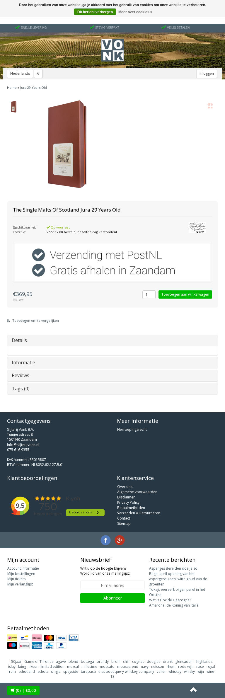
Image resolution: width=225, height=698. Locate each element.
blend (73, 661)
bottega (87, 661)
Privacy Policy (128, 502)
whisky (189, 671)
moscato (107, 666)
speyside (70, 671)
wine (210, 671)
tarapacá (88, 671)
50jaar (16, 661)
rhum (171, 666)
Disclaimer (126, 497)
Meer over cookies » (135, 12)
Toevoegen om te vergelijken (35, 320)
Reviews (20, 375)
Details (19, 340)
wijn (200, 671)
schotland (26, 671)
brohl (115, 661)
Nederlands (20, 73)
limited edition (52, 666)
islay (12, 666)
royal (211, 666)
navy (145, 666)
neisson (157, 666)
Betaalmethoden (131, 507)
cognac (138, 661)
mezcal (73, 666)
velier (161, 671)
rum (12, 671)
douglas (153, 661)
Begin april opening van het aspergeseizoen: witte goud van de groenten (178, 579)
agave (61, 661)
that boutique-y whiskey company (126, 671)
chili (126, 661)
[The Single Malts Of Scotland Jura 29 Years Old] (14, 106)
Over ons (124, 486)
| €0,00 (26, 690)
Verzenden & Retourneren (138, 512)
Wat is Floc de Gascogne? (170, 599)
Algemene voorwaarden (137, 491)
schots (43, 671)
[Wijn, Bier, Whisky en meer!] (112, 50)
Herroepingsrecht (132, 429)
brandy (103, 661)
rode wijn (186, 666)
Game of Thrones (38, 661)
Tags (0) (21, 388)
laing (22, 666)
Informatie (23, 362)
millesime (89, 666)
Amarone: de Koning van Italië (174, 605)
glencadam (184, 661)
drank (168, 661)
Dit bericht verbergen (95, 12)
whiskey (174, 671)
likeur (33, 666)
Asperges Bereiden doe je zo (173, 568)
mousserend (127, 666)
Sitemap (124, 523)
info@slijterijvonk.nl (23, 444)
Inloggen (207, 73)
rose (200, 666)
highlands (204, 661)
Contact (123, 518)
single (56, 671)
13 (112, 676)
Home (12, 87)
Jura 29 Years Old (33, 87)
